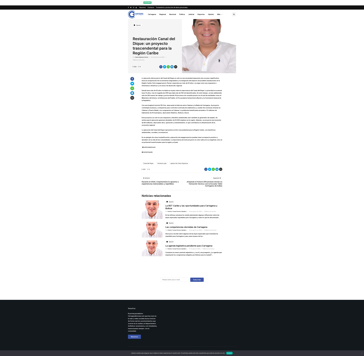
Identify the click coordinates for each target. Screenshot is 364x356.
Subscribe (197, 280)
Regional (162, 14)
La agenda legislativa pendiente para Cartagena (188, 246)
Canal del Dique (148, 163)
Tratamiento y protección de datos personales (172, 7)
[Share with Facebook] (160, 66)
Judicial (191, 14)
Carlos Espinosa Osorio (141, 57)
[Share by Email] (175, 66)
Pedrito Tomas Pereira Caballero (177, 211)
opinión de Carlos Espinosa (179, 163)
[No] (362, 353)
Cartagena (152, 14)
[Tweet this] (164, 66)
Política (182, 14)
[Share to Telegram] (172, 66)
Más (218, 14)
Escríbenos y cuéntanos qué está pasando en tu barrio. (201, 3)
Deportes (201, 14)
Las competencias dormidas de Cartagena (186, 227)
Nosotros (142, 7)
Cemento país (161, 163)
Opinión (211, 14)
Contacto (151, 7)
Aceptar (229, 353)
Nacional (172, 14)
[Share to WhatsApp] (168, 66)
